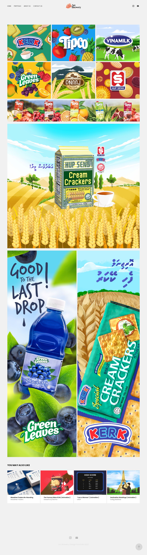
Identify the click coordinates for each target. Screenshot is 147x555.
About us (27, 6)
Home (9, 6)
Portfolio (17, 6)
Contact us (37, 6)
